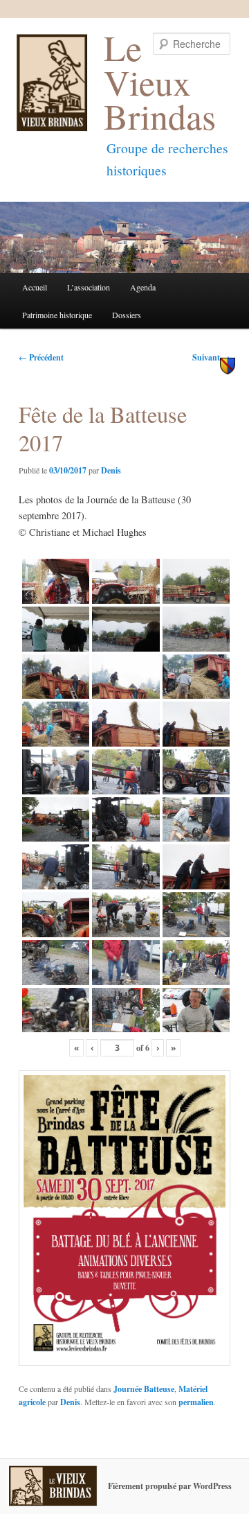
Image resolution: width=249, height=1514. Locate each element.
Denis (111, 470)
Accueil (34, 287)
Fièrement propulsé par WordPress (170, 1486)
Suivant (211, 357)
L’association (88, 287)
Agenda (143, 287)
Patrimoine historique (57, 314)
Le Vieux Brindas (160, 81)
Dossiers (126, 314)
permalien (196, 1402)
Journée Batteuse (143, 1389)
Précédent (41, 357)
